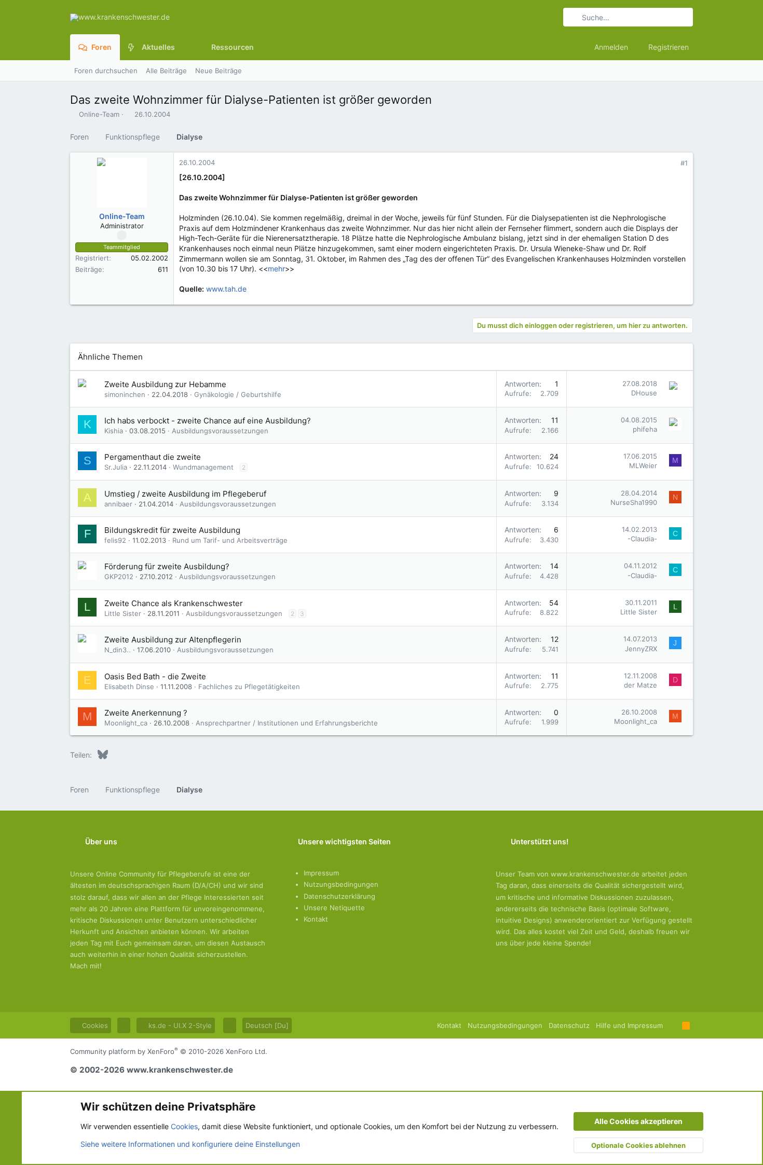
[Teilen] (670, 163)
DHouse (644, 393)
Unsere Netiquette (334, 907)
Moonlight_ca (125, 723)
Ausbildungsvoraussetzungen (220, 431)
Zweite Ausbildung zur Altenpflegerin (172, 640)
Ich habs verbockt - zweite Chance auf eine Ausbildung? (207, 421)
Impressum (321, 873)
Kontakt (316, 919)
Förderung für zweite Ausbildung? (166, 566)
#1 (684, 163)
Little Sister (122, 613)
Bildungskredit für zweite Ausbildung (172, 530)
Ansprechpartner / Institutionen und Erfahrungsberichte (287, 723)
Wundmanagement (203, 467)
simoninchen (124, 394)
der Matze (640, 685)
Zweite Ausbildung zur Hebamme (165, 384)
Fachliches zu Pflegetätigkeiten (249, 686)
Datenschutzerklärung (339, 896)
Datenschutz (569, 1025)
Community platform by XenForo (168, 1051)
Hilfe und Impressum (629, 1025)
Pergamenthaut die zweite (152, 457)
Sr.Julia (115, 467)
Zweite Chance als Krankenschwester (173, 603)
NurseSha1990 (633, 502)
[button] (183, 47)
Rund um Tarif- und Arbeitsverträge (230, 540)
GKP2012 (118, 576)
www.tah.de (226, 288)
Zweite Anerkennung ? (145, 713)
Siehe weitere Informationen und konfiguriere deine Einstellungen (190, 1144)
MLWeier (643, 465)
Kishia (113, 431)
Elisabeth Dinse (129, 686)
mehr (276, 268)
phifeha (645, 429)
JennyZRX (641, 649)
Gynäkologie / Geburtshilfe (237, 394)
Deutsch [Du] (267, 1025)
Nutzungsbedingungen (341, 884)
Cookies (94, 1025)
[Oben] (672, 1025)
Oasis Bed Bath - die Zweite (155, 676)
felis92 (115, 540)
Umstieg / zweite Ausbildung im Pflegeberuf (185, 494)
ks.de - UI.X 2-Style (179, 1025)
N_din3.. (117, 650)
